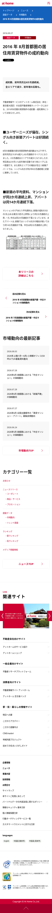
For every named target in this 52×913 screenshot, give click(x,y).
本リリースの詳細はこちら (26, 273)
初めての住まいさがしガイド (15, 745)
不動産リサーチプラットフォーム (17, 671)
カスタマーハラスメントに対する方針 (19, 824)
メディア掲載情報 (10, 549)
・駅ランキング (11, 536)
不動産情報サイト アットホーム (16, 690)
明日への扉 (7, 715)
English (6, 841)
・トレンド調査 (11, 522)
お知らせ (6, 480)
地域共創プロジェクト (12, 739)
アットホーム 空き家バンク (14, 696)
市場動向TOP (26, 450)
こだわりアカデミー (11, 721)
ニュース (6, 768)
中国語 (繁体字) (19, 841)
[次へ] (49, 616)
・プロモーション (12, 504)
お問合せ (6, 785)
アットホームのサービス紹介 (15, 647)
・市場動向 (10, 517)
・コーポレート (11, 494)
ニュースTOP (26, 564)
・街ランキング (11, 541)
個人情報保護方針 (10, 813)
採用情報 (6, 779)
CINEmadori (8, 733)
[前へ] (2, 616)
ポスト (9, 60)
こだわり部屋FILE (10, 727)
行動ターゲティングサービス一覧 (17, 818)
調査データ (7, 513)
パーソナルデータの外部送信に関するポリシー (22, 802)
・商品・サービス (12, 499)
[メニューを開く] (49, 3)
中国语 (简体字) (34, 841)
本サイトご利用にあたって (14, 796)
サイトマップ (8, 790)
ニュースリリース (10, 489)
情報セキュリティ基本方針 (14, 807)
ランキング (7, 531)
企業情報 (6, 762)
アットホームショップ (12, 653)
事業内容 (6, 774)
